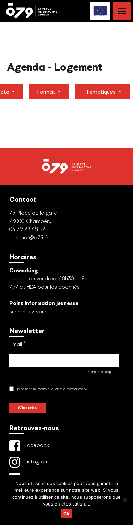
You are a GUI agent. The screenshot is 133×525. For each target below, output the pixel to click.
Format (47, 92)
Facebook (36, 445)
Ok (66, 513)
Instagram (36, 461)
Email (18, 344)
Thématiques (100, 92)
